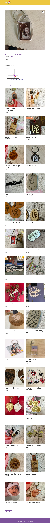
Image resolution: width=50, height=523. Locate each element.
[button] (43, 12)
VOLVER (8, 511)
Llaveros (11, 56)
